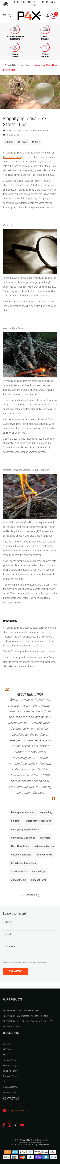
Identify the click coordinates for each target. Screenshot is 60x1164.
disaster (15, 821)
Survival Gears (19, 872)
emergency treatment (23, 838)
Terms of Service (11, 1076)
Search (6, 1044)
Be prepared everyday (23, 812)
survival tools (18, 880)
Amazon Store (9, 1092)
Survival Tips (39, 872)
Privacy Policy (9, 1060)
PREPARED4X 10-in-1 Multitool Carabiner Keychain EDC (28, 1021)
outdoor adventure (21, 855)
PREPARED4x (9, 65)
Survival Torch (38, 880)
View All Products (11, 1027)
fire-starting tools (12, 157)
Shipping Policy (10, 1071)
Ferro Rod (45, 838)
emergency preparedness (25, 829)
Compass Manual (11, 1087)
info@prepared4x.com (18, 1110)
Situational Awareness (23, 863)
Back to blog (32, 895)
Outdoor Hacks (44, 855)
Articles (25, 65)
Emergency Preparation (38, 821)
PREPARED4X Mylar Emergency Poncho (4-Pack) (25, 1016)
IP (4, 1082)
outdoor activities (44, 846)
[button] (5, 15)
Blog (5, 1055)
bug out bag (46, 812)
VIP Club (7, 1049)
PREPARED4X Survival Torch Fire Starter (21, 1011)
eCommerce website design (24, 1145)
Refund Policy (9, 1065)
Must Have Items (20, 846)
